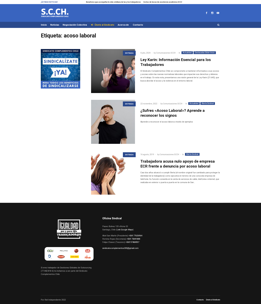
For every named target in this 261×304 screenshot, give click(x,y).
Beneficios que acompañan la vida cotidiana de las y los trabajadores (106, 2)
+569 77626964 (135, 235)
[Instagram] (212, 13)
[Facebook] (206, 13)
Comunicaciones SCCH (165, 52)
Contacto (200, 300)
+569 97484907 (132, 242)
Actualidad (187, 52)
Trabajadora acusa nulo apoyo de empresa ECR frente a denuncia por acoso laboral (177, 164)
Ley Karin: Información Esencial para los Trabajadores (175, 62)
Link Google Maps (125, 229)
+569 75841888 (133, 238)
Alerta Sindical (208, 103)
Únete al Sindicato (213, 300)
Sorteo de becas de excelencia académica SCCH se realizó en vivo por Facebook (168, 2)
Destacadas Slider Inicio (205, 52)
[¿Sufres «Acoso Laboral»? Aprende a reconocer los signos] (113, 122)
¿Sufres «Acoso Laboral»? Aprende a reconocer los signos (172, 113)
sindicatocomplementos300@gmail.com (120, 248)
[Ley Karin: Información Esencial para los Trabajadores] (113, 71)
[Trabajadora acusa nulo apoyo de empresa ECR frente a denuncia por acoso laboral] (113, 173)
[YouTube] (218, 13)
